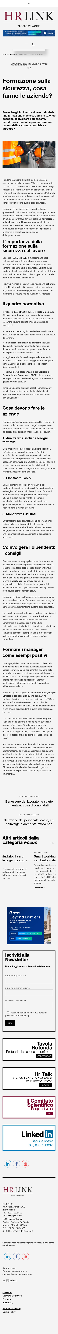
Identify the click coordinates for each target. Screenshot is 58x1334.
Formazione (16, 54)
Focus (6, 54)
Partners (7, 1304)
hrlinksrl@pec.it (15, 1224)
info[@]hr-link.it (15, 1221)
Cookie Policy (9, 1317)
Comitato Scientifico (12, 1301)
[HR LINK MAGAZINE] (29, 19)
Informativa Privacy (12, 1314)
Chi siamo (7, 1297)
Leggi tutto (8, 888)
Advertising (8, 1307)
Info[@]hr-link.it (10, 1285)
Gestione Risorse (33, 54)
